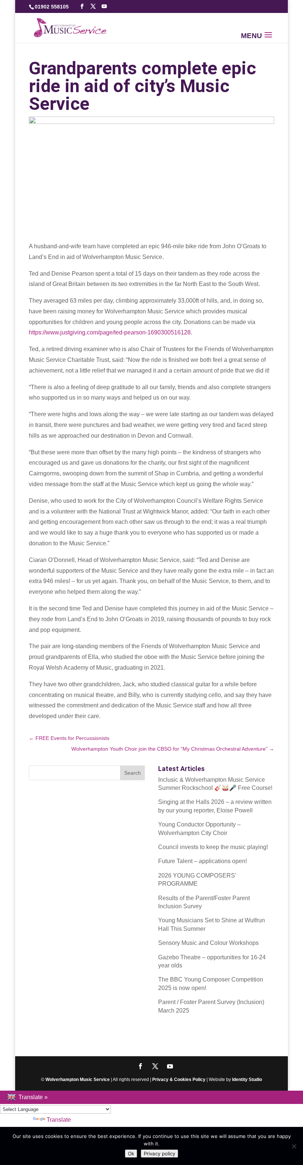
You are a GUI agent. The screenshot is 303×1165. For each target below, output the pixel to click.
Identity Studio (247, 1079)
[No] (293, 1146)
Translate (59, 1120)
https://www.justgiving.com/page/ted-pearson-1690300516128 (110, 332)
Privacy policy (159, 1153)
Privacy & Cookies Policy (178, 1079)
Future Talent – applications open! (202, 861)
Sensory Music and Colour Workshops (208, 943)
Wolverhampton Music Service (77, 1079)
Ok (131, 1153)
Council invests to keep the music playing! (213, 847)
